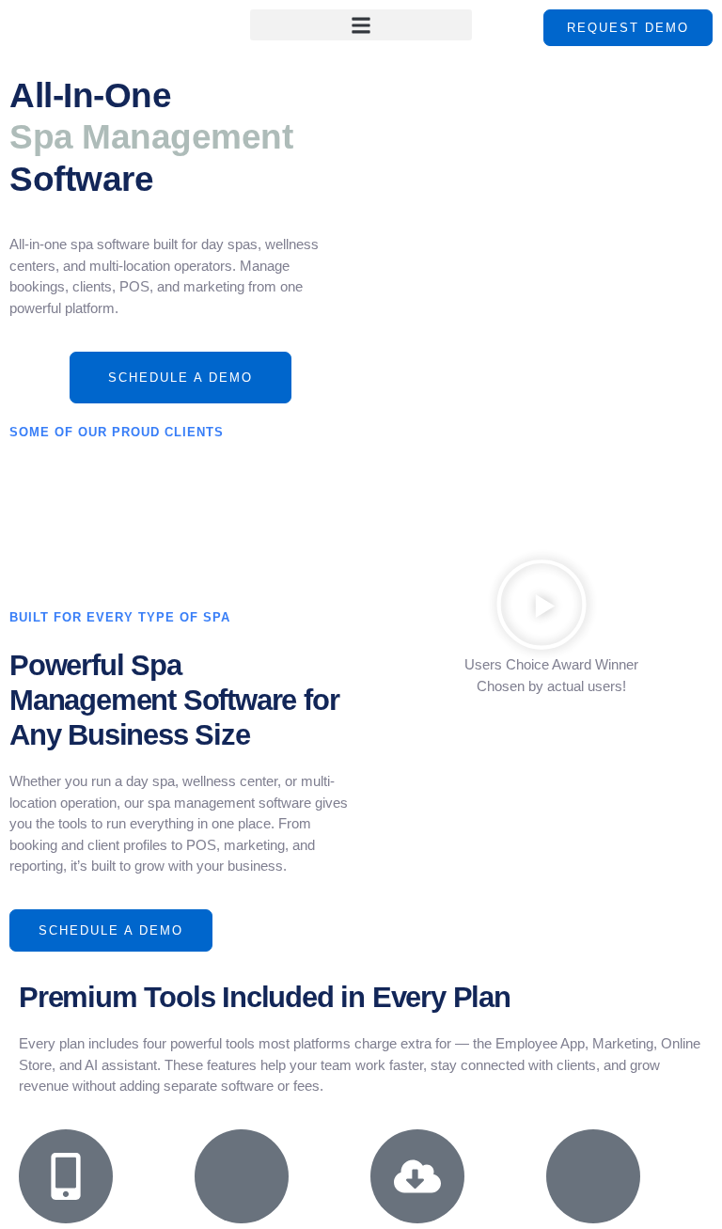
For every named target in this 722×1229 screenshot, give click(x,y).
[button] (361, 24)
